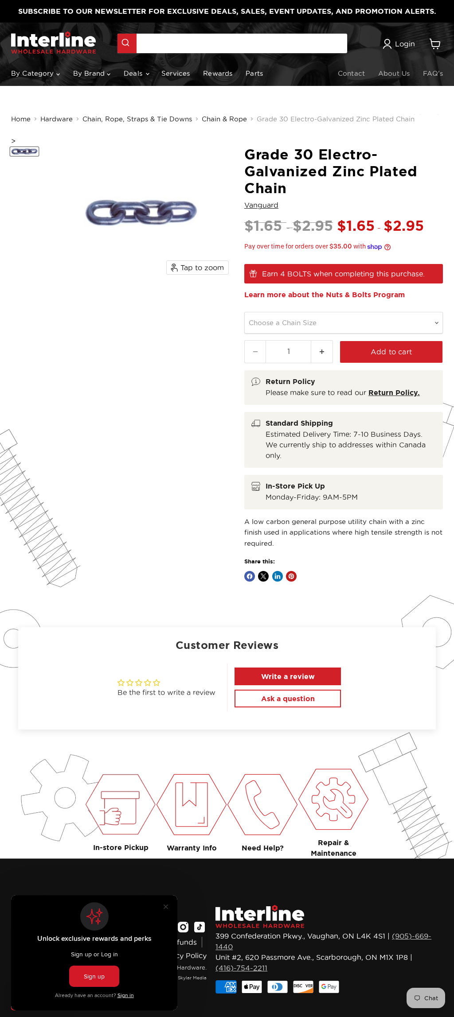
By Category (33, 73)
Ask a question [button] (288, 699)
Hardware (56, 119)
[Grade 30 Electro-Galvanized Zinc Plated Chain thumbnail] (24, 151)
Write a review (288, 676)
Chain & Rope (224, 119)
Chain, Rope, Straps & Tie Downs (137, 119)
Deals (134, 73)
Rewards (217, 73)
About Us (394, 73)
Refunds (182, 942)
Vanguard (261, 205)
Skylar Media (192, 977)
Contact (351, 73)
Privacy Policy (182, 955)
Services (175, 73)
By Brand (90, 73)
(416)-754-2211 (241, 968)
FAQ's (433, 73)
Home (21, 119)
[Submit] (127, 43)
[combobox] (232, 43)
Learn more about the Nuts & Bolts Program (324, 295)
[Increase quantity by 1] (322, 351)
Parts (254, 73)
